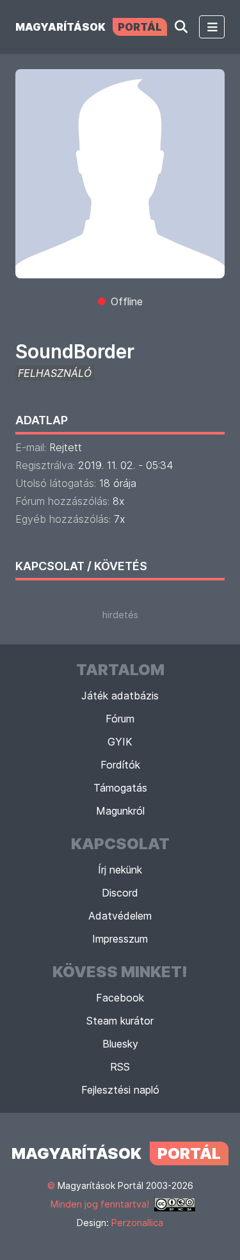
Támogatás (120, 787)
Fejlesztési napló (120, 1089)
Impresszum (120, 938)
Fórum (120, 718)
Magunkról (120, 810)
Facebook (120, 997)
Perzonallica (137, 1222)
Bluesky (120, 1043)
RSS (120, 1066)
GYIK (120, 741)
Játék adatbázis (120, 695)
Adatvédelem (120, 915)
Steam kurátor (120, 1020)
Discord (120, 892)
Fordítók (120, 764)
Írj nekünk (120, 869)
